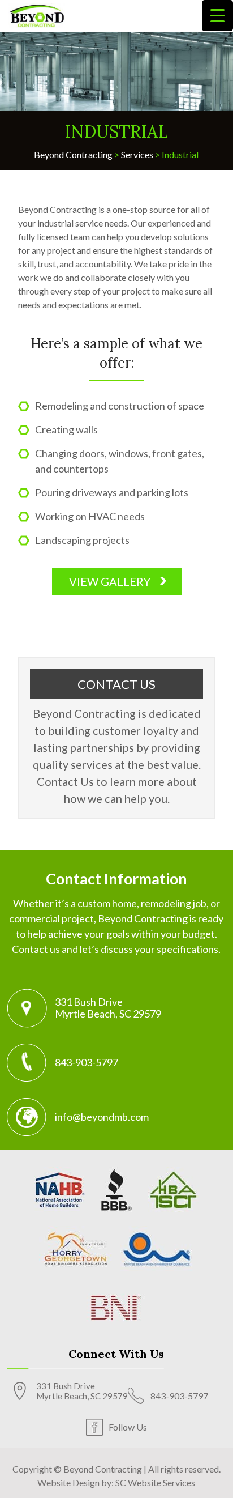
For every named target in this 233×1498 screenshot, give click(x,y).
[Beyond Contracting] (36, 14)
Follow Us (128, 1427)
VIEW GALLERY (109, 581)
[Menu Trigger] (217, 15)
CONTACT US (116, 684)
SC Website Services (155, 1482)
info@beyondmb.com (102, 1116)
